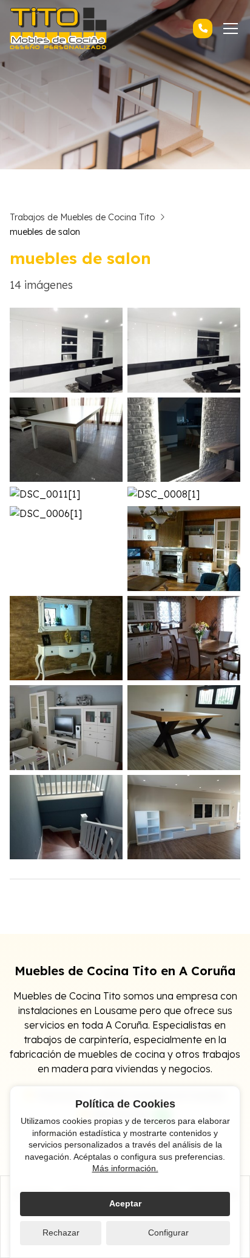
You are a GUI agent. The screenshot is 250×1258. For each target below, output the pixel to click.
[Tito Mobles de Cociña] (58, 28)
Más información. (125, 1168)
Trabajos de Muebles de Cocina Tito (82, 217)
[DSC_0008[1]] (183, 494)
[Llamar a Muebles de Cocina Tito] (202, 28)
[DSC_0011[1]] (66, 494)
